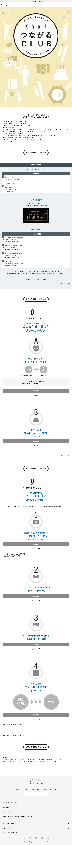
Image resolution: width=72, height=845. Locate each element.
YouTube (48, 838)
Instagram (30, 838)
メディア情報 (7, 812)
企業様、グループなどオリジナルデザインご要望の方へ (17, 816)
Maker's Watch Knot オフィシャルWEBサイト (5, 5)
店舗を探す (6, 807)
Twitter (36, 838)
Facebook (42, 838)
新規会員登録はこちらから (36, 152)
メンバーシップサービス (10, 803)
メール (24, 838)
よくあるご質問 (65, 283)
